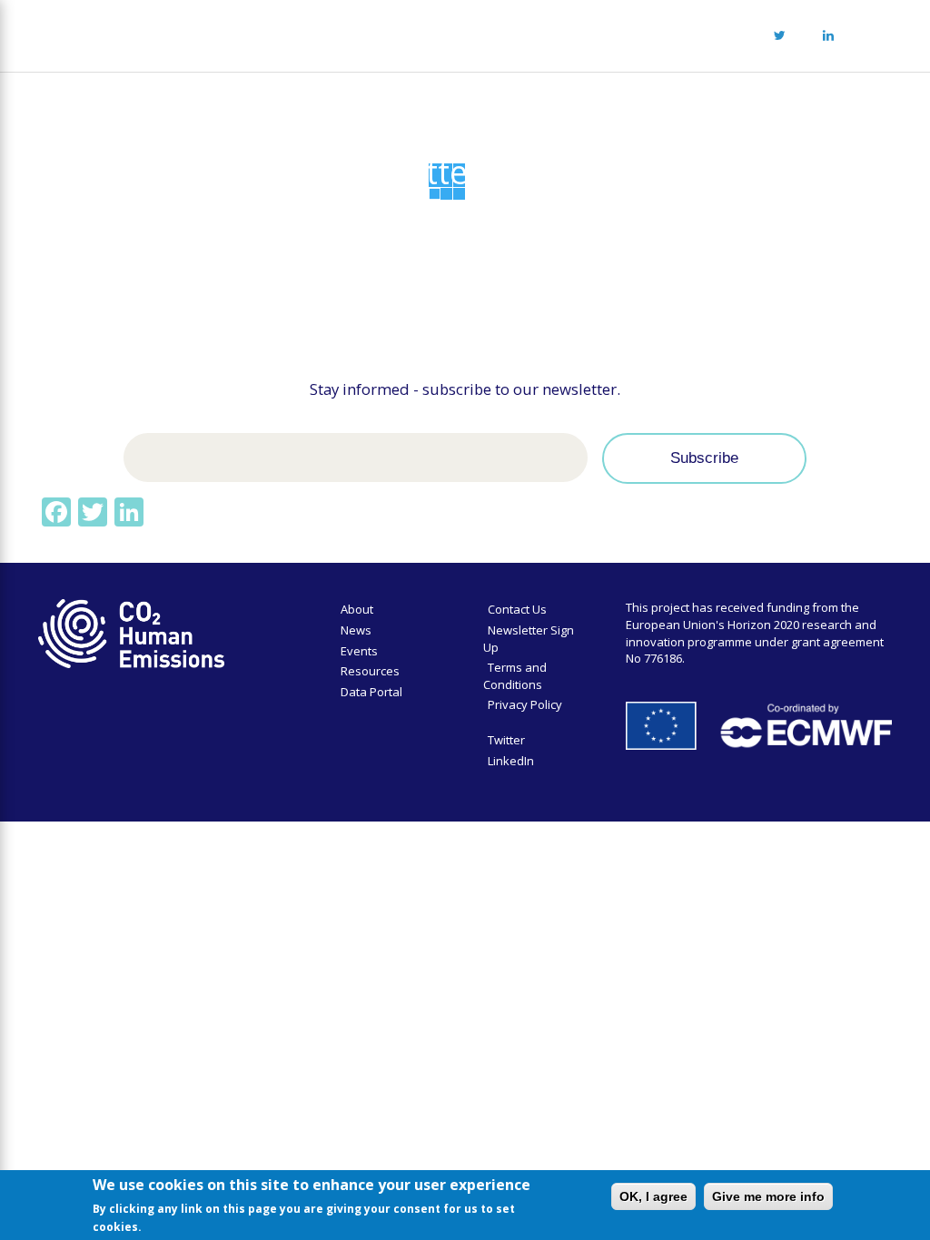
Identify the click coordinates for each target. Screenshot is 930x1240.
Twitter (506, 740)
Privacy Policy (525, 704)
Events (359, 651)
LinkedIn (511, 761)
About (357, 609)
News (356, 630)
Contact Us (517, 609)
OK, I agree (653, 1196)
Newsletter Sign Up (528, 638)
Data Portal (371, 692)
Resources (370, 671)
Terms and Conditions (515, 676)
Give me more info (768, 1196)
